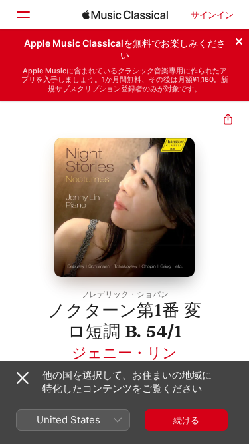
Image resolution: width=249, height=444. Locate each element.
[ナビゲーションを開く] (22, 14)
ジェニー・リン (124, 352)
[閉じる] (239, 39)
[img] (125, 14)
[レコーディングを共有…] (228, 120)
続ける (186, 420)
